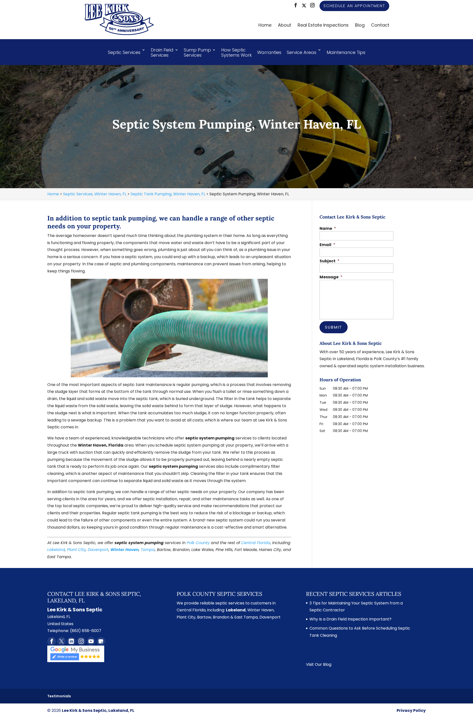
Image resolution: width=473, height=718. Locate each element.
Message (331, 277)
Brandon (221, 617)
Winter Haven (124, 549)
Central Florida (255, 543)
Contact (380, 25)
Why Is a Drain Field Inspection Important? (350, 619)
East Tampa (246, 617)
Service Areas (301, 52)
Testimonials (59, 696)
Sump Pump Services (197, 52)
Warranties (269, 52)
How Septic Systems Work (236, 52)
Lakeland (56, 549)
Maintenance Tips (346, 52)
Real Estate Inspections (323, 25)
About (284, 25)
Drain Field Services (162, 52)
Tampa (148, 549)
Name (328, 228)
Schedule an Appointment (354, 6)
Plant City (76, 549)
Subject (329, 261)
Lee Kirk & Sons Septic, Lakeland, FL (98, 710)
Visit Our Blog (318, 664)
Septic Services (124, 52)
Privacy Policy (411, 710)
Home (264, 25)
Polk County (198, 543)
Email (327, 245)
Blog (360, 25)
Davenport (98, 549)
